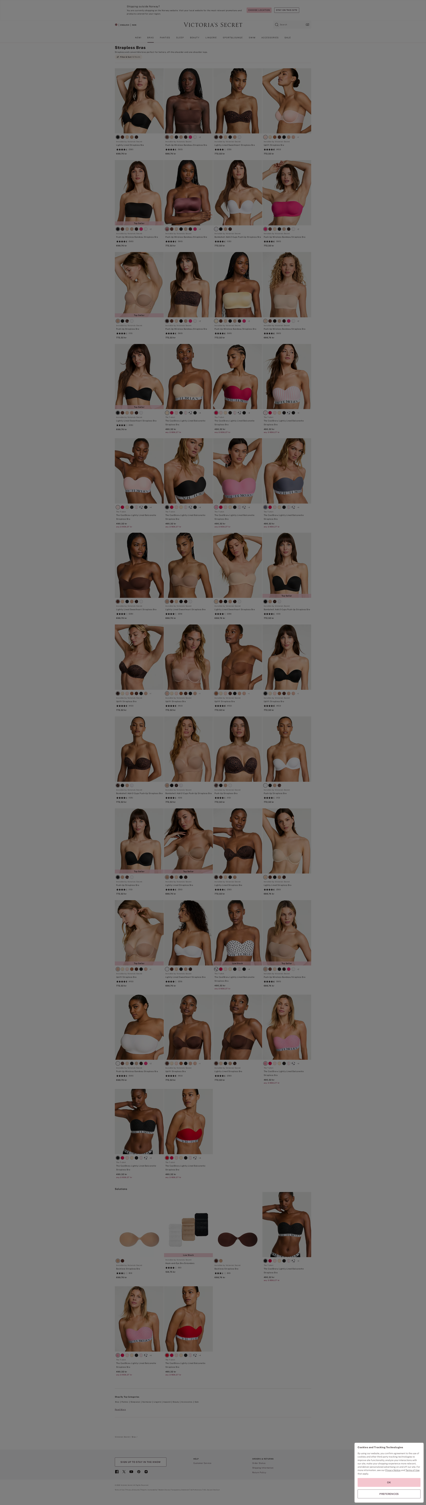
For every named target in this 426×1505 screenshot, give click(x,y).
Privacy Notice (393, 1470)
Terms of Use (413, 1470)
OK (389, 1482)
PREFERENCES (389, 1494)
